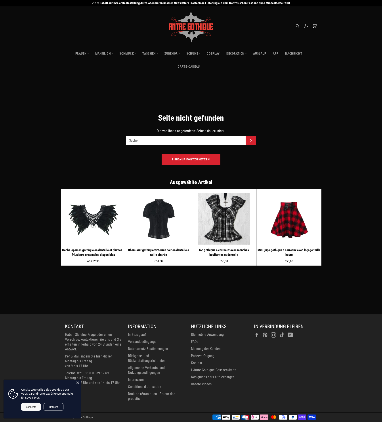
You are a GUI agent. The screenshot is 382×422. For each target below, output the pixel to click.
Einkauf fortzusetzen (191, 159)
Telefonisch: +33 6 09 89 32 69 (87, 373)
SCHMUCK (126, 53)
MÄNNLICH (103, 53)
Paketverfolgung (202, 356)
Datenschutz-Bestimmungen (148, 349)
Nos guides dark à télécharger (212, 377)
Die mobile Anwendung (207, 335)
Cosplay (213, 53)
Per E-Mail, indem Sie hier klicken (89, 356)
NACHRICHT (293, 53)
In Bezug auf (137, 335)
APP (276, 53)
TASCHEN (149, 53)
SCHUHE (192, 53)
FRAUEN (81, 53)
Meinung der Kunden (206, 349)
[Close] (77, 383)
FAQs (194, 342)
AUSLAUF (259, 53)
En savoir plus (30, 397)
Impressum (136, 380)
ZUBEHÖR (171, 53)
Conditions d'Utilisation (144, 387)
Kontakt (196, 363)
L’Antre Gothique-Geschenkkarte (214, 370)
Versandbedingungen (143, 342)
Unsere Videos (201, 384)
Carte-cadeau (189, 66)
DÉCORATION (235, 53)
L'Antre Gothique (83, 417)
